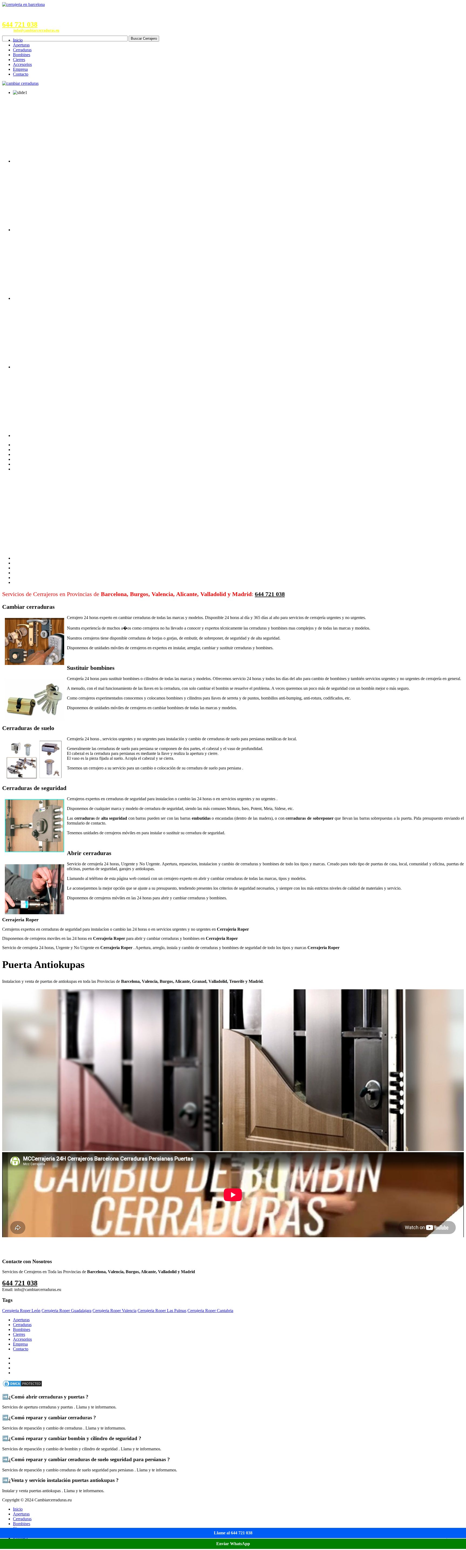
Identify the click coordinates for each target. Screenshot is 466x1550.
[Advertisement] (233, 514)
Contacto (20, 74)
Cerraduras (22, 50)
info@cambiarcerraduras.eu (36, 30)
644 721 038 (19, 24)
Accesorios (22, 64)
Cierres (19, 59)
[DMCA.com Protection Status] (22, 1386)
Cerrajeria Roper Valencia (114, 1310)
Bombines (21, 54)
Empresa (20, 69)
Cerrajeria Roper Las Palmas (162, 1310)
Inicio (18, 40)
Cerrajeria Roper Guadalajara (66, 1310)
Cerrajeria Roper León (21, 1310)
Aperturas (21, 45)
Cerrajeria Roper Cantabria (210, 1310)
